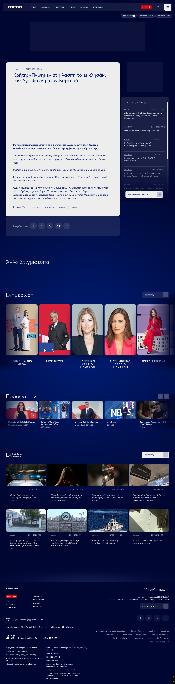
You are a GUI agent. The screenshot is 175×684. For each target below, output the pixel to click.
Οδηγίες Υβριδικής (120, 638)
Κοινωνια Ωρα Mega (22, 362)
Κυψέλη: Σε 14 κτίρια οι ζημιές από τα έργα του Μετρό (148, 541)
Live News (54, 361)
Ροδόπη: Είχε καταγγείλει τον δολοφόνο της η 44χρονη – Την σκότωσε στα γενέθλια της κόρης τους (24, 544)
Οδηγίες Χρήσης (138, 631)
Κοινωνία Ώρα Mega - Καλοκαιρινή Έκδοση (50, 423)
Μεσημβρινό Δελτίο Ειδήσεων (21, 422)
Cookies (152, 631)
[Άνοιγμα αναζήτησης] (158, 7)
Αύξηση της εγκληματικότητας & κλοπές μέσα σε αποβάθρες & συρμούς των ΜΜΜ (65, 543)
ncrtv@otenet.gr (52, 678)
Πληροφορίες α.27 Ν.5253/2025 (118, 634)
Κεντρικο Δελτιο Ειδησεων (87, 364)
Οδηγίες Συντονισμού (160, 634)
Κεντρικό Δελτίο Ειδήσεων (86, 422)
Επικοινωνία (141, 634)
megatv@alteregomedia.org (56, 666)
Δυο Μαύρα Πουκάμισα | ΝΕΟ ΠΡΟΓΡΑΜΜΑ (153, 423)
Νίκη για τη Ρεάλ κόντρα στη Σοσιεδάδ (141, 130)
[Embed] (66, 226)
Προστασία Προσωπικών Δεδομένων (110, 631)
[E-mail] (58, 226)
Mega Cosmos (138, 638)
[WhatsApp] (50, 226)
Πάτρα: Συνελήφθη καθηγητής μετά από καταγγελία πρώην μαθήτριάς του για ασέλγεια (66, 498)
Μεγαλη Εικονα (153, 361)
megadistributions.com (159, 642)
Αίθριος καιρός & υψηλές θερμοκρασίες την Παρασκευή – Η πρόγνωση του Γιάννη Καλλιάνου (143, 115)
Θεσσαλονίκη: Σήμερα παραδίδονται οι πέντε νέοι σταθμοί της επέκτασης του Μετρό (149, 498)
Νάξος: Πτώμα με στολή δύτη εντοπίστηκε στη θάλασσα (105, 541)
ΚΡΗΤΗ (74, 207)
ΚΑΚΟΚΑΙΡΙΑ (49, 207)
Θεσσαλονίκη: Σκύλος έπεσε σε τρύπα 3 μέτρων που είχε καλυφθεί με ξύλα (107, 498)
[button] (167, 7)
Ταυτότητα (164, 631)
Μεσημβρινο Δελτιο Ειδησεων (120, 364)
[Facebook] (33, 226)
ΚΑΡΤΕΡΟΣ (63, 207)
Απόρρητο (173, 679)
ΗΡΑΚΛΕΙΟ (36, 207)
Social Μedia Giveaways (158, 638)
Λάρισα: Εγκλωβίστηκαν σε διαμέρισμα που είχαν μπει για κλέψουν (23, 498)
